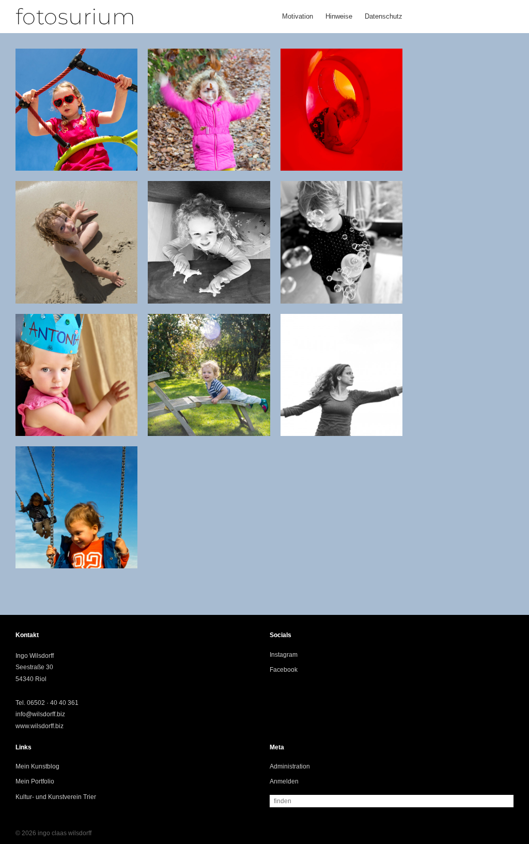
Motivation (297, 16)
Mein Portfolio (34, 781)
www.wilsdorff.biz (39, 726)
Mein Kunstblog (37, 766)
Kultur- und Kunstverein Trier (55, 797)
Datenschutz (383, 16)
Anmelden (284, 781)
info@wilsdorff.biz (40, 714)
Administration (290, 766)
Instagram (284, 654)
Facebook (284, 669)
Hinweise (338, 16)
